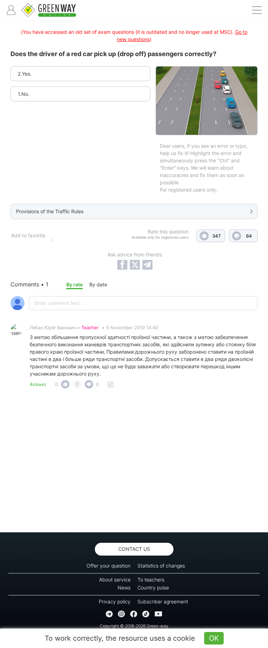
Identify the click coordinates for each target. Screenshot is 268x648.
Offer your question (109, 565)
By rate (74, 284)
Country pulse (153, 587)
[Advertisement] (134, 462)
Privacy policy (115, 601)
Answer (38, 384)
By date (98, 284)
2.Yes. (24, 74)
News (124, 587)
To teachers (150, 579)
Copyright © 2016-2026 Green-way (134, 625)
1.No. (23, 94)
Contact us (134, 549)
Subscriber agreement (162, 601)
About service (115, 579)
